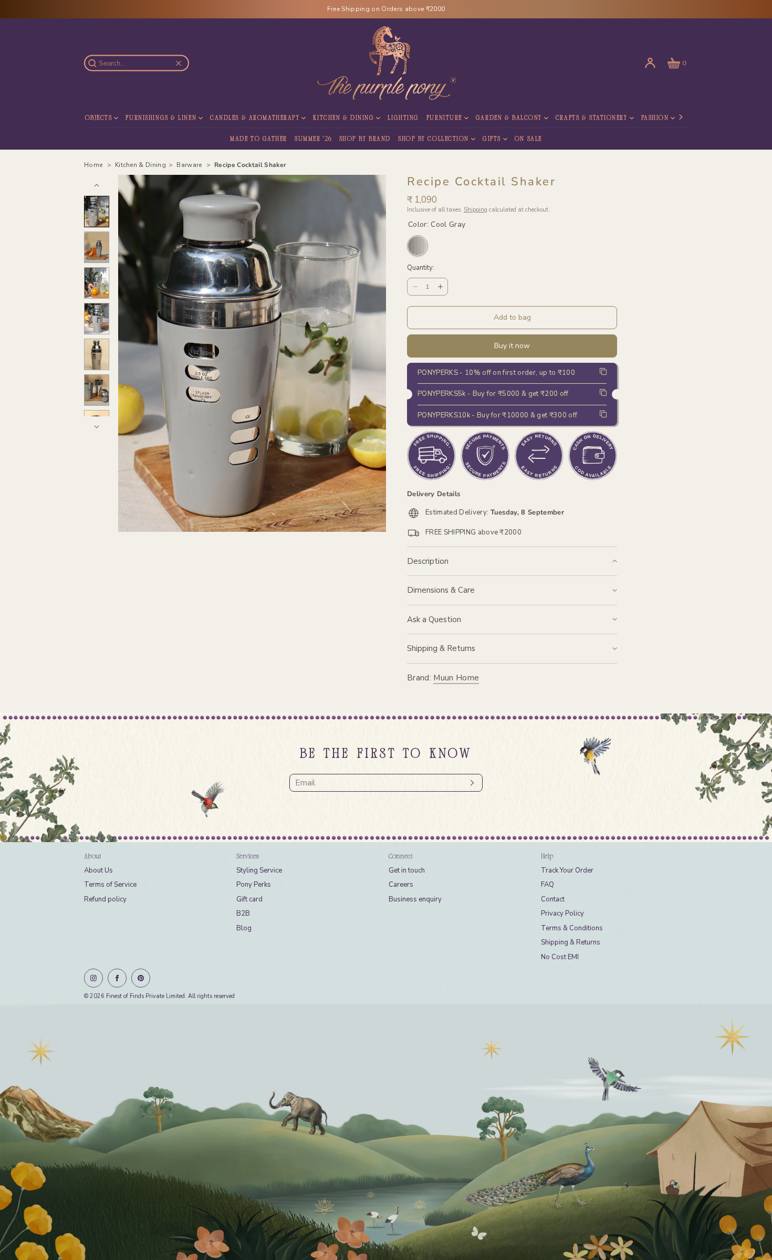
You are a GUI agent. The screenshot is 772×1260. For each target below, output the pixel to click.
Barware (190, 165)
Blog (244, 928)
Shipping (475, 210)
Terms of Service (110, 884)
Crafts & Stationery (592, 118)
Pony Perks (253, 884)
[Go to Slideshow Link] (386, 1132)
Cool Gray (417, 245)
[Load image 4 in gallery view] (96, 318)
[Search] (98, 63)
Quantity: (420, 268)
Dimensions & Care (441, 590)
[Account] (650, 63)
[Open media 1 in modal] (252, 353)
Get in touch (407, 870)
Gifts (492, 139)
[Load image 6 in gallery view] (96, 390)
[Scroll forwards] (96, 426)
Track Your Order (567, 870)
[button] (675, 63)
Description (427, 561)
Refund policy (105, 899)
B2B (243, 913)
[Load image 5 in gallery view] (96, 354)
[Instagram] (93, 978)
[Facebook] (117, 978)
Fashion (655, 118)
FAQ (547, 884)
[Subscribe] (469, 783)
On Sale (528, 139)
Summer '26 (313, 139)
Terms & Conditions (572, 928)
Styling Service (259, 870)
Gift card (249, 899)
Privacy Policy (562, 913)
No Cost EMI (560, 957)
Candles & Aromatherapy (254, 118)
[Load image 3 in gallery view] (96, 283)
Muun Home (456, 678)
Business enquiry (415, 899)
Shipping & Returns (441, 648)
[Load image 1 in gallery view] (96, 211)
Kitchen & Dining (343, 118)
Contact (553, 899)
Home (94, 165)
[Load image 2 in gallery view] (96, 247)
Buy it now (512, 346)
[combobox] (141, 63)
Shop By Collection (433, 139)
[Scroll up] (96, 185)
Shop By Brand (365, 139)
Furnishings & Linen (161, 118)
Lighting (403, 118)
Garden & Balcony (509, 118)
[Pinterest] (140, 978)
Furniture (444, 118)
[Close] (178, 63)
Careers (401, 884)
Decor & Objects (82, 118)
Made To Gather (258, 139)
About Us (98, 870)
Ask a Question (434, 619)
